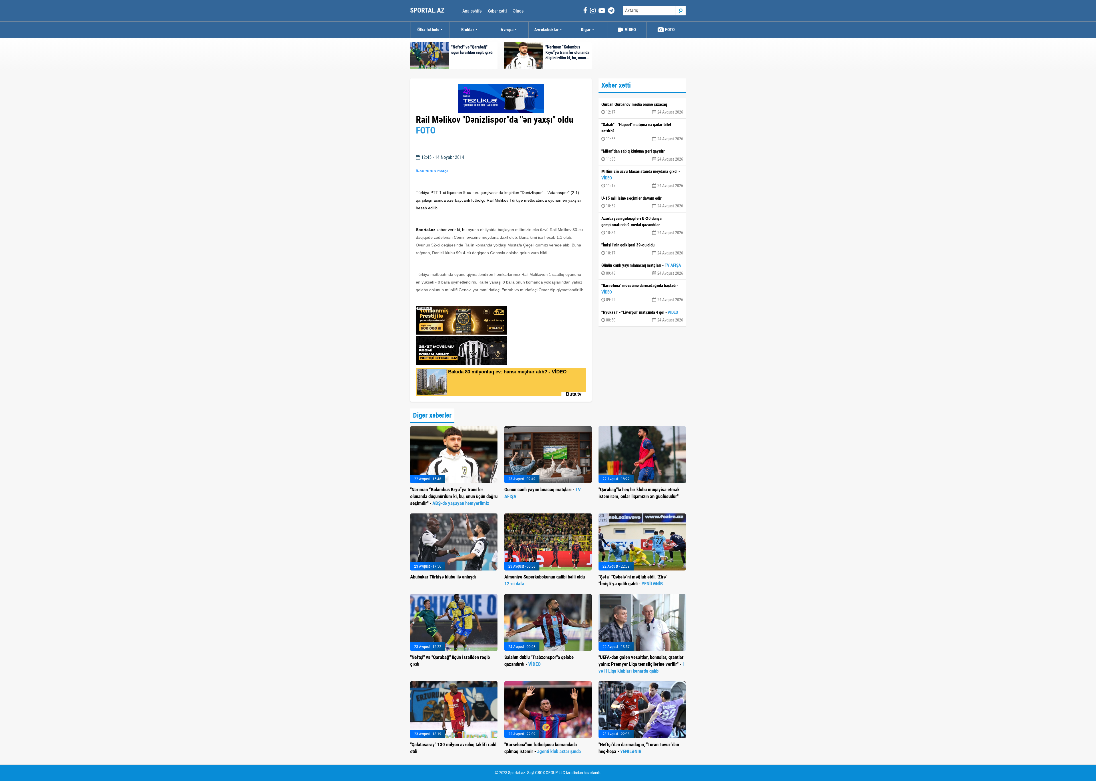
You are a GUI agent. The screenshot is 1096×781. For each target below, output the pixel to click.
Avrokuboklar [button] (546, 29)
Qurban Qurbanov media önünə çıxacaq (642, 108)
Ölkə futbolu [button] (428, 29)
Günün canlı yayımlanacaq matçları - (642, 269)
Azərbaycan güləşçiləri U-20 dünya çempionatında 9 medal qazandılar (642, 225)
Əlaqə (518, 11)
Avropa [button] (507, 29)
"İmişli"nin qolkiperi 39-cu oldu (642, 249)
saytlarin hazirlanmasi (439, 300)
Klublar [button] (467, 29)
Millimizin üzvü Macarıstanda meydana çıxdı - (642, 178)
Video (630, 29)
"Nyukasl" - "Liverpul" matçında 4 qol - (642, 316)
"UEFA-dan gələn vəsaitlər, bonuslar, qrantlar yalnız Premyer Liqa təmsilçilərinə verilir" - (641, 664)
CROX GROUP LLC (550, 772)
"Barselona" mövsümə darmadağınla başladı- (642, 292)
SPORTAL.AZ (428, 10)
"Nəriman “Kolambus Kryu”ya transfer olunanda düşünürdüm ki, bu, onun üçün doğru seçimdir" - (453, 496)
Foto (669, 29)
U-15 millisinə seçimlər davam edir (642, 202)
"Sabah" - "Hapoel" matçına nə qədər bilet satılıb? (642, 131)
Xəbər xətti (497, 11)
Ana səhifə (471, 11)
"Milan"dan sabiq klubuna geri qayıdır (642, 155)
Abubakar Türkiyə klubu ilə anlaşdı (443, 577)
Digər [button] (586, 29)
